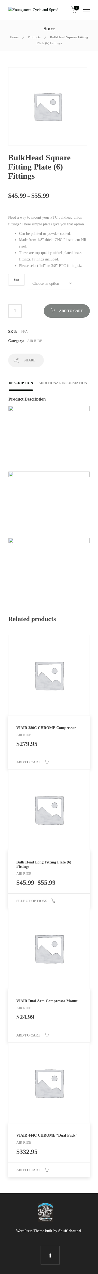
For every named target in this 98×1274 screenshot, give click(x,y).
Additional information (62, 383)
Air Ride (34, 341)
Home (14, 37)
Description (21, 383)
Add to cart (71, 311)
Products (34, 37)
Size (16, 279)
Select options (31, 901)
